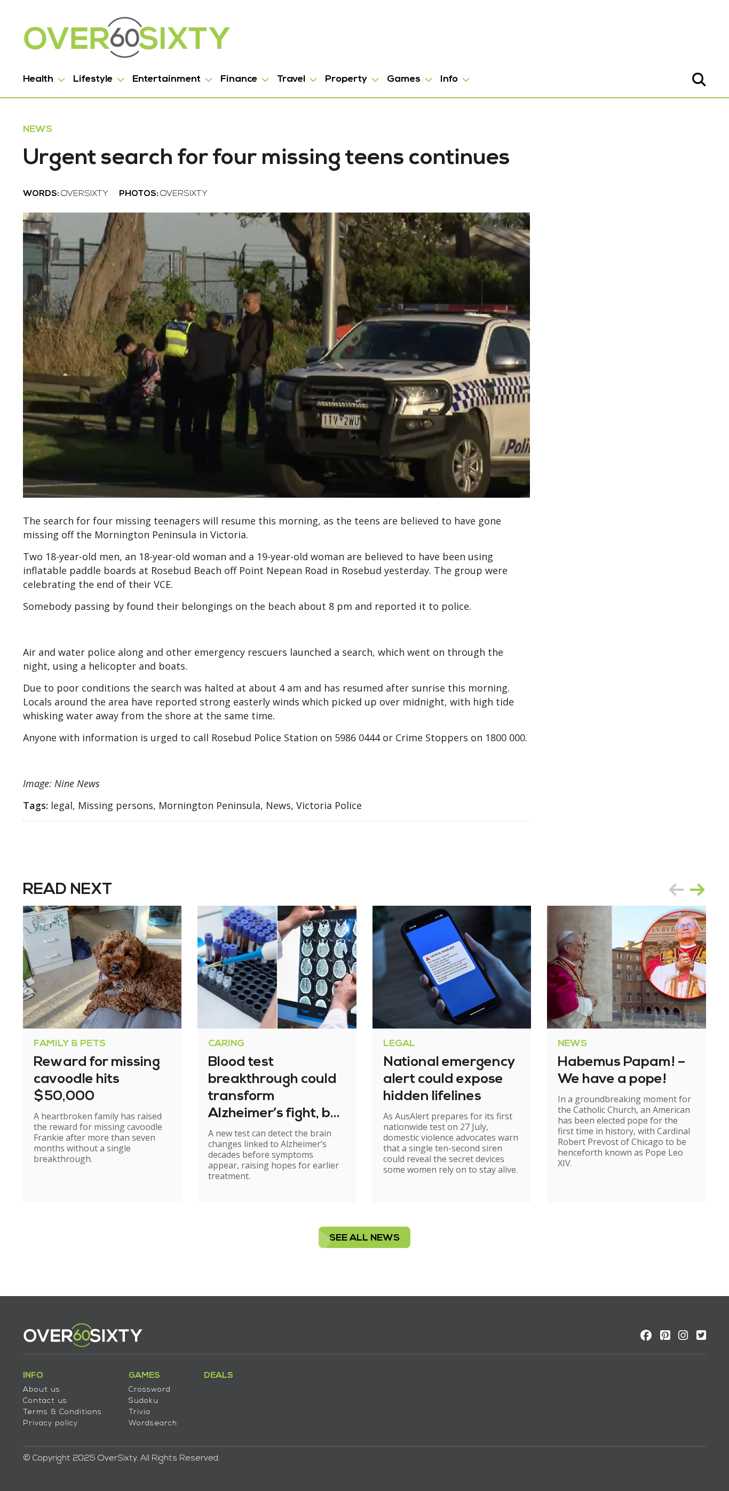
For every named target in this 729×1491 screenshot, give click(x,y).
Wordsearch (153, 1423)
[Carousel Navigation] (687, 889)
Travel (291, 79)
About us (41, 1390)
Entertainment (166, 79)
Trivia (139, 1412)
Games (404, 79)
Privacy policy (50, 1423)
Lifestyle (93, 79)
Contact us (45, 1401)
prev (676, 889)
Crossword (150, 1390)
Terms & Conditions (62, 1412)
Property (346, 79)
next (697, 889)
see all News (364, 1238)
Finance (238, 79)
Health (38, 79)
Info (449, 79)
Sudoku (144, 1401)
